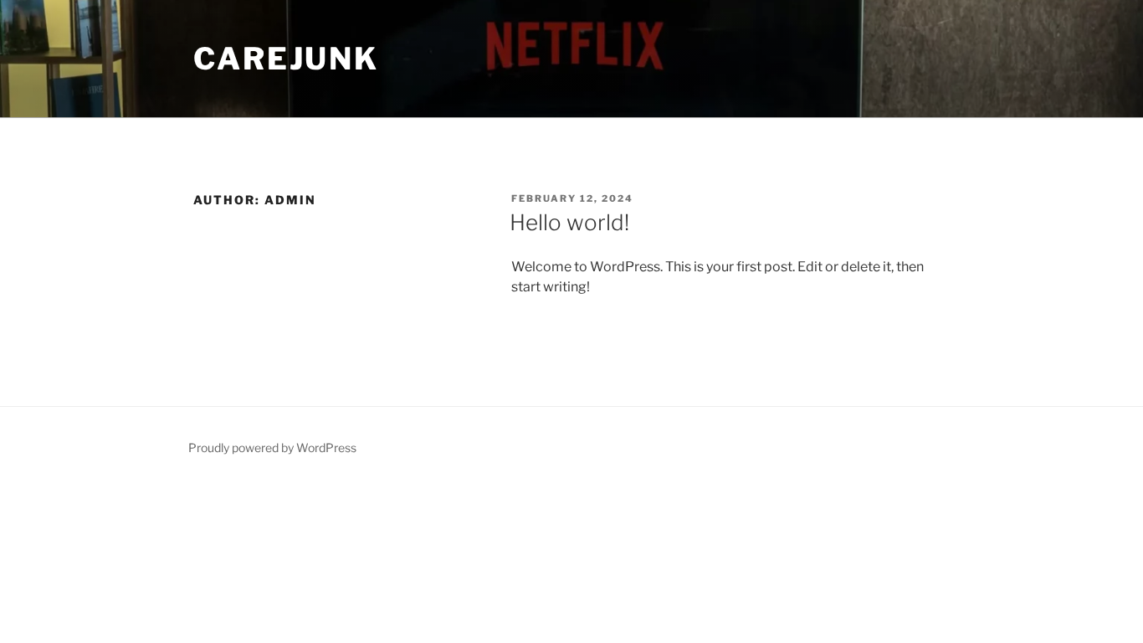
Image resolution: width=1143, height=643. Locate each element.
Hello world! (569, 222)
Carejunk (286, 58)
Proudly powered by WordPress (272, 447)
